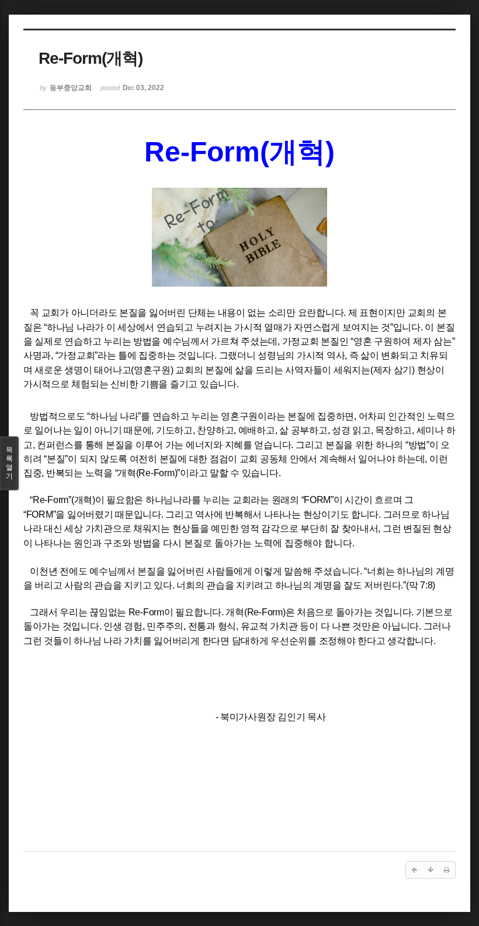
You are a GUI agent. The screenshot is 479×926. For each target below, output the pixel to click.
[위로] (414, 870)
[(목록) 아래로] (430, 870)
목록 (9, 463)
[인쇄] (447, 870)
